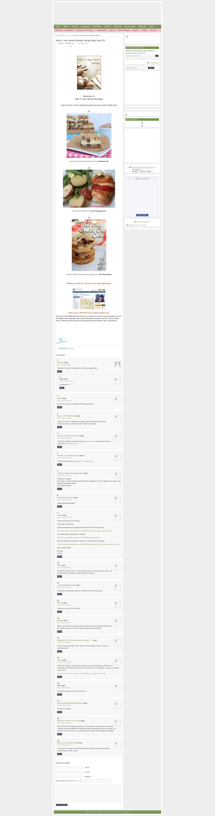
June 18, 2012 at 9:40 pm (64, 723)
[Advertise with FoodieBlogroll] (153, 63)
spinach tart (90, 441)
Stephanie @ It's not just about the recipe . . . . (75, 640)
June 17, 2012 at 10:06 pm (64, 418)
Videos (144, 30)
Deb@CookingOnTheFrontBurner (70, 703)
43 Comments (83, 43)
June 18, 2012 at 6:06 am (64, 567)
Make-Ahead (101, 30)
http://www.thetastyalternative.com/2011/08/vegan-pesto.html (78, 537)
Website (88, 777)
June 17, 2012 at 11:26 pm (64, 499)
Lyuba (59, 398)
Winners (153, 30)
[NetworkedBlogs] (142, 179)
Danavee (60, 362)
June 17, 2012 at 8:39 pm (66, 381)
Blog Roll (117, 26)
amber (59, 515)
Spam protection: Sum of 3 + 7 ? (67, 781)
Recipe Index (130, 26)
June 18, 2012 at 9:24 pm (64, 705)
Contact (75, 26)
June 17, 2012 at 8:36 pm (64, 364)
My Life (112, 30)
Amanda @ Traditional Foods (68, 436)
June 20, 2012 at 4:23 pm (64, 745)
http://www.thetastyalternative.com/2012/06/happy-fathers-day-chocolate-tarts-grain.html (88, 544)
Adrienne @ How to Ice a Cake (68, 721)
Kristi (59, 565)
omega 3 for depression (84, 461)
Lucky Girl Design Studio (122, 812)
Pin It (70, 46)
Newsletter (97, 26)
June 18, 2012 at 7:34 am (64, 587)
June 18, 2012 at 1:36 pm (64, 662)
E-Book (108, 26)
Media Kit (142, 26)
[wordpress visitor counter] (136, 225)
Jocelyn (60, 620)
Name (87, 767)
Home (57, 26)
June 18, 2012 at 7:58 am (64, 605)
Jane (73, 43)
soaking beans (73, 443)
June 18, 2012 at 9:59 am (64, 642)
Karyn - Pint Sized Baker (66, 416)
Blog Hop (58, 30)
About (66, 26)
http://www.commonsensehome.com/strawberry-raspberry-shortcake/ (81, 673)
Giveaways (69, 30)
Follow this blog (142, 215)
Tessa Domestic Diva (65, 497)
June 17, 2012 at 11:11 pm (64, 475)
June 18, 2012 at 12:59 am (64, 517)
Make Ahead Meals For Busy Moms (79, 7)
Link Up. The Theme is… (85, 30)
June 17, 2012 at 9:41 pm (64, 400)
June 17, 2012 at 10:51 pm (64, 438)
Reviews (136, 30)
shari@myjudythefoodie (66, 585)
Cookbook (85, 26)
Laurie (59, 660)
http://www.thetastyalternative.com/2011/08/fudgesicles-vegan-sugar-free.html (84, 531)
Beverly (60, 603)
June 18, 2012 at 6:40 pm (64, 687)
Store (151, 26)
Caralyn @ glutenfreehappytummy (70, 473)
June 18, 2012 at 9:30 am (64, 622)
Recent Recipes (124, 30)
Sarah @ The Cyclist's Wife (67, 743)
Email (87, 772)
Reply (59, 371)
